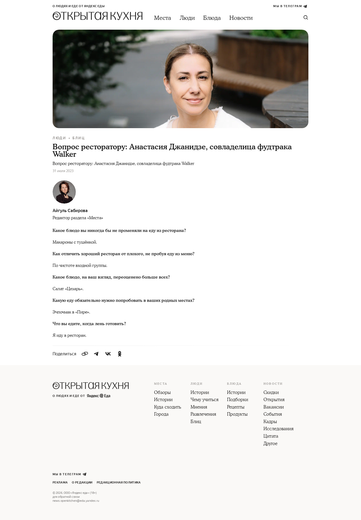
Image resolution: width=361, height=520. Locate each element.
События (272, 415)
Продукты (237, 415)
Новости (241, 18)
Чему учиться (205, 400)
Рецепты (235, 407)
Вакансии (273, 407)
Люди (187, 18)
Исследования (278, 429)
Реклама (60, 482)
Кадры (270, 422)
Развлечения (203, 415)
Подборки (237, 400)
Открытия (274, 400)
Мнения (199, 407)
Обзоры (162, 393)
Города (161, 415)
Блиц (78, 138)
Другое (270, 444)
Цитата (270, 437)
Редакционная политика (119, 482)
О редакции (82, 482)
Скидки (271, 393)
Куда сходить (167, 407)
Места (162, 18)
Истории (163, 400)
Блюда (212, 18)
